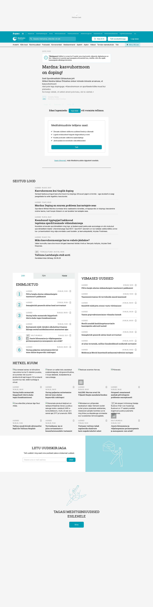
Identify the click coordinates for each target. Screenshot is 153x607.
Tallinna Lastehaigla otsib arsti (52, 254)
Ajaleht (79, 45)
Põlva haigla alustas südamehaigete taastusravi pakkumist (107, 288)
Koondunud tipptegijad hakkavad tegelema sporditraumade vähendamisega (59, 222)
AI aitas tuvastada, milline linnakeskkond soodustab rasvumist (108, 344)
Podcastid (46, 45)
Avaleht (16, 45)
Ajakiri (86, 45)
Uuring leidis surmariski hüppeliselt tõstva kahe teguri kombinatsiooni (23, 394)
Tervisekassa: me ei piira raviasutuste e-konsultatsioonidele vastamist (58, 428)
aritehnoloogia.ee (86, 33)
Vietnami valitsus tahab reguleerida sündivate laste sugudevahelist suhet (89, 428)
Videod (93, 45)
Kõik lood (24, 45)
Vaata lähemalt (60, 160)
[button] (44, 460)
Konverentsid (56, 45)
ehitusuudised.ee (60, 33)
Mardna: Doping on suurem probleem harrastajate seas (65, 205)
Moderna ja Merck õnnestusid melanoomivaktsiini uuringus (107, 353)
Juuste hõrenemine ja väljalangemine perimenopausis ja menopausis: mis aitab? (125, 428)
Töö (117, 45)
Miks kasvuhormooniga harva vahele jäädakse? (62, 240)
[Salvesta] (70, 291)
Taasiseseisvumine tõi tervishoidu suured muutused (103, 297)
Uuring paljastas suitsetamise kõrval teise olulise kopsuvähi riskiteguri (58, 394)
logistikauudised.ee (126, 33)
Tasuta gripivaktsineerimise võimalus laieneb (101, 315)
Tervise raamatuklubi (105, 45)
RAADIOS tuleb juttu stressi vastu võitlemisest (101, 306)
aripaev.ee (31, 33)
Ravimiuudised (34, 45)
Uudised (38, 188)
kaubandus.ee (98, 33)
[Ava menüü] (22, 33)
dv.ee (51, 33)
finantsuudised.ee (73, 33)
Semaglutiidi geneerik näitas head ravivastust (46, 305)
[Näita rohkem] (135, 33)
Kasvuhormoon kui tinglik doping (54, 190)
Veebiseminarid (69, 45)
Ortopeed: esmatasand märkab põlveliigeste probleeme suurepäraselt (121, 394)
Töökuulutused (46, 252)
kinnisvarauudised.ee (111, 33)
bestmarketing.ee (41, 33)
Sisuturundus (36, 335)
